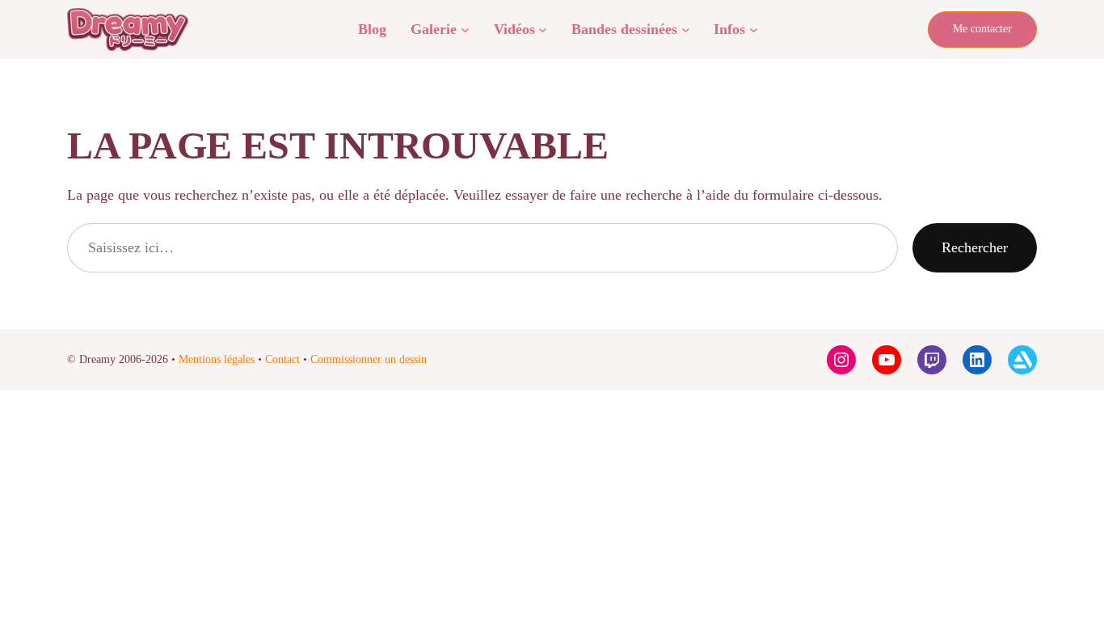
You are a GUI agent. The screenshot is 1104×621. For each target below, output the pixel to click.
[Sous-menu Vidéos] (542, 29)
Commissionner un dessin (368, 359)
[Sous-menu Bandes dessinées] (685, 29)
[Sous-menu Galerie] (465, 29)
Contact (282, 359)
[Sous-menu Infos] (753, 29)
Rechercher (975, 247)
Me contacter (982, 29)
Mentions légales (217, 359)
